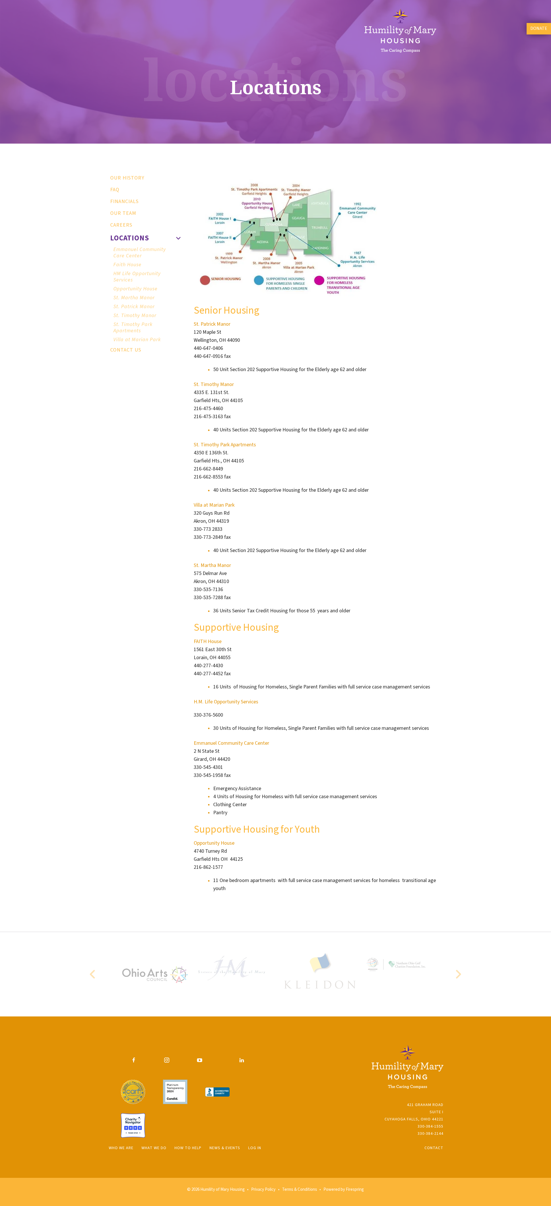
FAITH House (208, 641)
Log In (254, 1148)
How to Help (187, 1148)
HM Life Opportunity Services (137, 276)
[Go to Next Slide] (458, 974)
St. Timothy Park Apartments (133, 327)
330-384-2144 (430, 1133)
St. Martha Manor (134, 297)
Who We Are (121, 1148)
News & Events (224, 1148)
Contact (433, 1148)
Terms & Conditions (299, 1189)
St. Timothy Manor (134, 315)
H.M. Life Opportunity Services (226, 701)
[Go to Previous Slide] (92, 974)
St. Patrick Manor (134, 306)
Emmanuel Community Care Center (139, 252)
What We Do (153, 1148)
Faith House (127, 264)
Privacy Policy (263, 1189)
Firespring (355, 1189)
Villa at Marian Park (137, 339)
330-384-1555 (430, 1126)
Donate (538, 28)
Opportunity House (135, 288)
